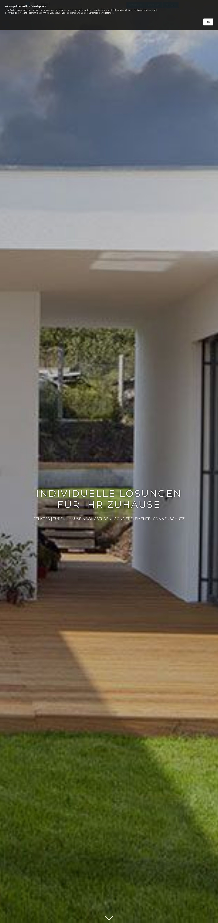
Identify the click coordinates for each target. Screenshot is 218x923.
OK (208, 22)
